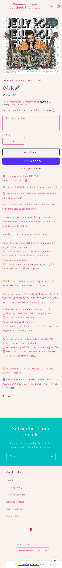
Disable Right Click (28, 564)
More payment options (31, 169)
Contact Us (12, 516)
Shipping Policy (14, 487)
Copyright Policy (14, 509)
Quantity (6, 134)
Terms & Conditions (16, 495)
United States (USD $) (29, 551)
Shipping (5, 105)
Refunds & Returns (16, 502)
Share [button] (9, 396)
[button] (3, 6)
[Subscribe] (51, 456)
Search (10, 480)
